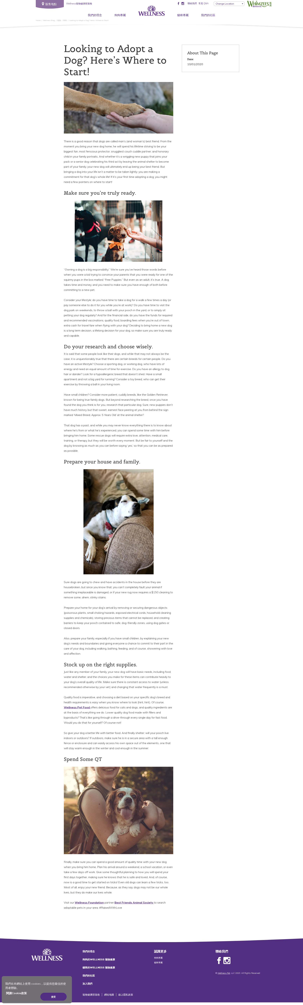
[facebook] (178, 3)
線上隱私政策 (125, 994)
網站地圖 (109, 994)
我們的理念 (95, 15)
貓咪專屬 (182, 15)
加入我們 (87, 983)
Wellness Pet (224, 973)
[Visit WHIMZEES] (259, 4)
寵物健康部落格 (91, 994)
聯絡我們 (192, 3)
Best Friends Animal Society (134, 902)
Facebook (219, 960)
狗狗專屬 (120, 15)
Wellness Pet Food (77, 707)
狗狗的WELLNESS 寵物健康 (99, 959)
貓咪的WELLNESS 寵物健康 (99, 967)
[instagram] (182, 3)
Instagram (226, 960)
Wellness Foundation (89, 902)
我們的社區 (208, 15)
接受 (53, 996)
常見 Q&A (203, 3)
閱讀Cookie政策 (16, 993)
